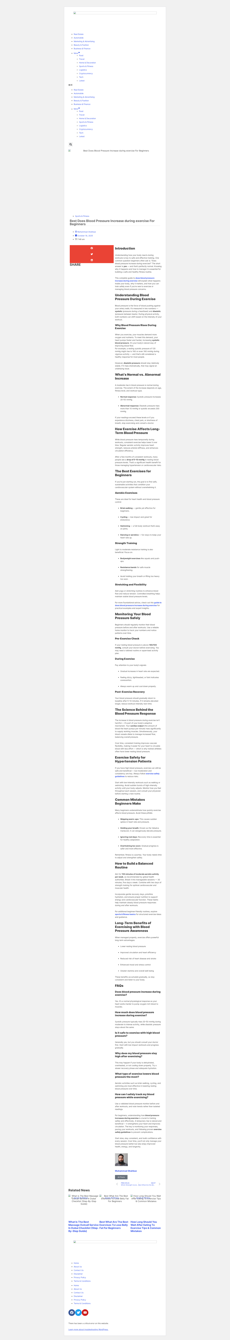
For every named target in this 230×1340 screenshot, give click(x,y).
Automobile (78, 38)
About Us (78, 1266)
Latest (82, 80)
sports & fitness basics (125, 914)
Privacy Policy (80, 1277)
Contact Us (78, 1270)
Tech (81, 77)
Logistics (83, 70)
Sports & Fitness (86, 66)
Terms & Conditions (82, 1281)
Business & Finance (82, 48)
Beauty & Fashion (81, 45)
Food (81, 55)
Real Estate (78, 34)
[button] (115, 85)
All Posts (121, 1177)
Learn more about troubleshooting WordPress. (88, 1329)
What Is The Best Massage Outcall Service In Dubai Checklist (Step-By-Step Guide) (83, 1226)
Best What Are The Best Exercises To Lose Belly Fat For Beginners (113, 1225)
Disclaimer (78, 1274)
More (76, 53)
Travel (81, 59)
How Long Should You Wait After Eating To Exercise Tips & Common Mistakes (146, 1226)
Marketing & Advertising (84, 41)
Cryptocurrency (86, 73)
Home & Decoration (87, 62)
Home (76, 1263)
